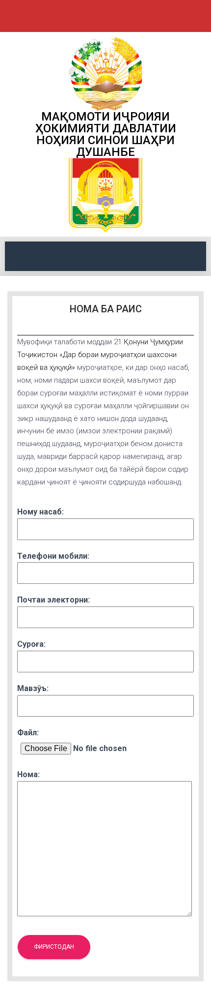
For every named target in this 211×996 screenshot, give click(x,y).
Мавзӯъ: (33, 688)
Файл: (28, 732)
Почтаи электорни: (53, 599)
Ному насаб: (40, 511)
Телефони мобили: (53, 556)
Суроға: (31, 644)
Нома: (28, 774)
